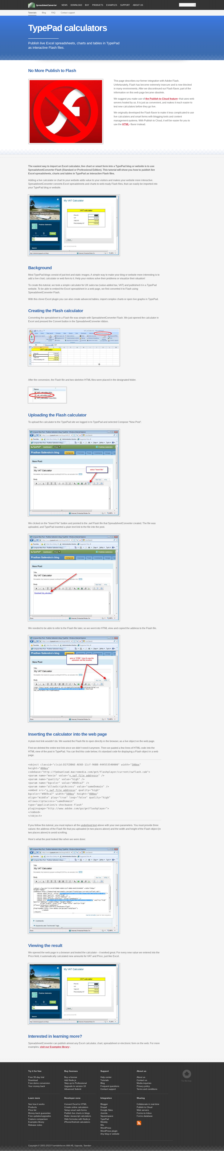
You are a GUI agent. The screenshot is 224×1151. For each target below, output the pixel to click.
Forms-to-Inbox (144, 1113)
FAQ (53, 13)
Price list (32, 1110)
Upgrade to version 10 (75, 1086)
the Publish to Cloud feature (161, 98)
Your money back (36, 1086)
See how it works (36, 1104)
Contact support (68, 13)
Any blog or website (109, 1134)
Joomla (103, 1113)
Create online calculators (76, 1107)
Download (76, 5)
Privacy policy (143, 1086)
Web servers (143, 1110)
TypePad (104, 1119)
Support (125, 5)
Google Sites (106, 1110)
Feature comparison (38, 1119)
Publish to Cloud (144, 1107)
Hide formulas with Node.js (77, 1119)
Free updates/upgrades (39, 1116)
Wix (102, 1125)
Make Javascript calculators (77, 1116)
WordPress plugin (108, 1131)
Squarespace (106, 1116)
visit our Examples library (54, 1047)
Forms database (145, 1116)
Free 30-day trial (36, 1077)
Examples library (36, 1122)
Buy (87, 5)
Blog (44, 13)
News (65, 5)
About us (138, 5)
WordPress (105, 1128)
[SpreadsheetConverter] (42, 5)
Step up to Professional (75, 1083)
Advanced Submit (72, 1089)
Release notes (35, 1125)
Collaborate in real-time (148, 1104)
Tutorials (32, 13)
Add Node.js (70, 1080)
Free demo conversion (39, 1083)
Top (186, 1076)
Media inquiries (144, 1083)
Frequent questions (109, 1086)
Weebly (104, 1122)
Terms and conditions (147, 1089)
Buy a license (70, 1077)
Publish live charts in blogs (77, 1113)
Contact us (142, 1080)
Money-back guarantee (39, 1113)
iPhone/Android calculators (77, 1122)
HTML (125, 124)
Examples (111, 5)
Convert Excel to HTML (75, 1104)
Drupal (103, 1107)
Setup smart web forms (75, 1110)
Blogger (104, 1104)
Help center (106, 1077)
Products (97, 5)
